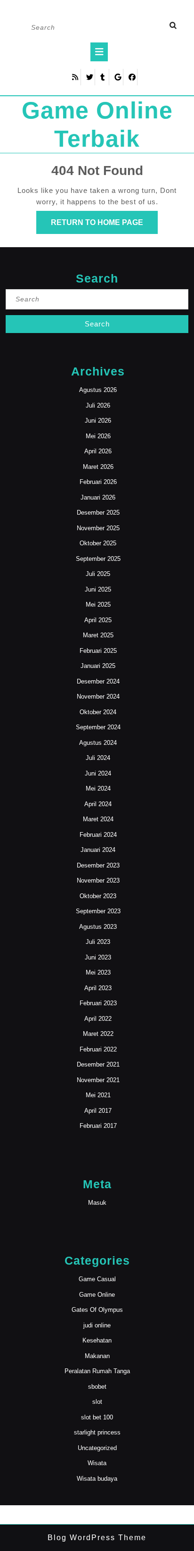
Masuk (97, 1202)
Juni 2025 (98, 589)
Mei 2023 (98, 972)
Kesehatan (97, 1340)
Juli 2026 (98, 405)
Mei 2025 (98, 604)
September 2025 (98, 558)
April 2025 (98, 620)
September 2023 (98, 911)
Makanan (97, 1355)
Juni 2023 (98, 957)
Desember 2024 (98, 681)
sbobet (97, 1386)
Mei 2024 (98, 788)
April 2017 (98, 1110)
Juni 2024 (98, 773)
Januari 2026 (98, 497)
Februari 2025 (98, 650)
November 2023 (98, 880)
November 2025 (98, 528)
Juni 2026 (98, 420)
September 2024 (98, 727)
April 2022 (98, 1018)
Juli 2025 (98, 573)
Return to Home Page (104, 226)
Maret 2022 (98, 1033)
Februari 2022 (98, 1049)
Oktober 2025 (98, 543)
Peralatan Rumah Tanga (97, 1371)
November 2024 (98, 696)
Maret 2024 (98, 819)
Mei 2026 (98, 436)
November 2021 (98, 1080)
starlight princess (97, 1432)
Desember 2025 (98, 512)
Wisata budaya (97, 1478)
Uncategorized (97, 1447)
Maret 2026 (98, 466)
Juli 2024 (98, 757)
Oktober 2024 (98, 712)
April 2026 (98, 451)
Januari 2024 (98, 849)
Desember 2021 (98, 1064)
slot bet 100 (97, 1417)
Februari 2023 (98, 1003)
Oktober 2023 (98, 896)
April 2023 (98, 988)
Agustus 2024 (98, 742)
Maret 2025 (98, 635)
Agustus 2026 (98, 389)
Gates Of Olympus (97, 1309)
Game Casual (97, 1279)
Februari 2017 (98, 1125)
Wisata (97, 1463)
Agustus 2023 (98, 926)
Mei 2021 (98, 1095)
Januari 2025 (98, 665)
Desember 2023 (98, 865)
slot (97, 1401)
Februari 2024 (98, 834)
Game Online (97, 1294)
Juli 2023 (98, 941)
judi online (97, 1325)
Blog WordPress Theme (97, 1538)
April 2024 (98, 804)
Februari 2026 (98, 481)
